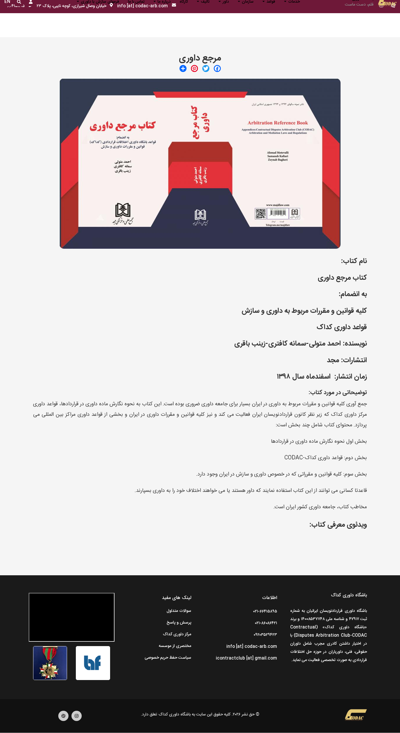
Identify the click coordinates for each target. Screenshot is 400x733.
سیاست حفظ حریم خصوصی (168, 657)
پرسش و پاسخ (179, 622)
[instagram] (76, 720)
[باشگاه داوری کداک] (356, 716)
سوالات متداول (179, 610)
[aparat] (63, 720)
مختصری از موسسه (175, 646)
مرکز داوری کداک (177, 634)
